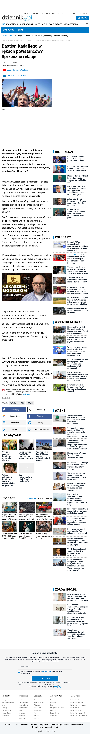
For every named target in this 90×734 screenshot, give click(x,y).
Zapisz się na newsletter (16, 76)
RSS (56, 727)
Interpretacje (6, 713)
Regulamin (44, 725)
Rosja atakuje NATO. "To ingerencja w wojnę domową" (26, 455)
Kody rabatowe (39, 702)
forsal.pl (36, 13)
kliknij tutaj (57, 687)
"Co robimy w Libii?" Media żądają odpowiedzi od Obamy (43, 456)
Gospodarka (23, 705)
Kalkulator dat (75, 700)
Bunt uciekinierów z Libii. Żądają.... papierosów (25, 478)
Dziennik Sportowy (61, 36)
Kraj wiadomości (45, 498)
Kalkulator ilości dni (77, 702)
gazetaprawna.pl (75, 13)
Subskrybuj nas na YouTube (17, 70)
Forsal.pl (4, 708)
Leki (51, 705)
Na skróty (6, 696)
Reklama (24, 725)
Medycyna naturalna (57, 708)
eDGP (4, 705)
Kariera (34, 725)
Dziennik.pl (23, 696)
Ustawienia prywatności (42, 727)
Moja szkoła (38, 708)
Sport (21, 710)
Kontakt (8, 725)
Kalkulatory (75, 696)
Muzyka (37, 716)
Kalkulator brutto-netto (78, 713)
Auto (21, 700)
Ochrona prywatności (59, 725)
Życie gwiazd (38, 710)
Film (35, 713)
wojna (13, 403)
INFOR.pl (27, 13)
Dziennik (4, 40)
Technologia (23, 702)
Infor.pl (4, 700)
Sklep (85, 13)
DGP (53, 13)
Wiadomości (8, 30)
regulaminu (46, 671)
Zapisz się (45, 678)
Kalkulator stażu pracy (78, 705)
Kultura (36, 718)
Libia (22, 403)
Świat (20, 30)
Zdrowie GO (28, 36)
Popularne (31, 498)
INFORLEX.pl (45, 13)
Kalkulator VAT (75, 708)
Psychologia (54, 713)
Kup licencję (26, 394)
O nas (16, 725)
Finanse (53, 702)
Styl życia (53, 716)
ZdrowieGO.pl (62, 13)
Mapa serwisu (77, 725)
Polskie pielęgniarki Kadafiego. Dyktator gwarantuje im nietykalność (8, 480)
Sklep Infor (5, 716)
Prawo (52, 700)
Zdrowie (22, 713)
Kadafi (30, 403)
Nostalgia (18, 36)
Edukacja (37, 705)
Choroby (53, 710)
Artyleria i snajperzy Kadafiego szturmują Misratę (6, 456)
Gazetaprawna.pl (8, 702)
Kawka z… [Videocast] (43, 36)
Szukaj (84, 18)
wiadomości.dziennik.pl (17, 40)
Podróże (22, 716)
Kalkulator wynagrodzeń (78, 716)
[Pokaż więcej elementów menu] (87, 24)
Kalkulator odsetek (76, 710)
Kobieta (36, 700)
